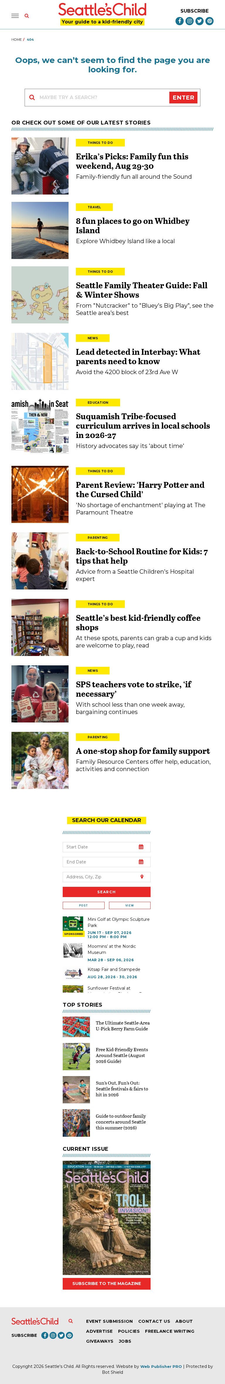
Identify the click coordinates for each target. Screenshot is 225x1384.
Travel (94, 207)
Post (83, 905)
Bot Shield (112, 1372)
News (93, 338)
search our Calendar (106, 820)
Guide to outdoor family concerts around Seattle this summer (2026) (121, 1121)
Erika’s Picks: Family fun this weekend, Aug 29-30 (132, 160)
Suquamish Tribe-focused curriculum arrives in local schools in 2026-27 (143, 425)
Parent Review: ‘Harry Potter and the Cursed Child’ (140, 489)
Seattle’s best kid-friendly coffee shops (138, 622)
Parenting (98, 538)
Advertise (99, 1331)
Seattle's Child (59, 1366)
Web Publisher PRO (161, 1366)
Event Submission (109, 1321)
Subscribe (194, 11)
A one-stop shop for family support (143, 750)
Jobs (125, 1341)
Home (16, 40)
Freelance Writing (169, 1331)
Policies (129, 1331)
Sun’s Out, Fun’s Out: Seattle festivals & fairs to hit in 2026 (122, 1088)
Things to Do (100, 143)
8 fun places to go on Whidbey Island (133, 225)
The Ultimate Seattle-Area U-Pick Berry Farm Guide (123, 1025)
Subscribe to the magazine (106, 1283)
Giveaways (100, 1341)
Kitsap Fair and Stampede (114, 969)
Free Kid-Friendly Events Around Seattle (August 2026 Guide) (122, 1055)
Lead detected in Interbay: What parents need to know (138, 356)
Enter (183, 97)
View (129, 905)
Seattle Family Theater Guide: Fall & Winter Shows (141, 289)
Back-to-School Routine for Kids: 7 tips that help (142, 555)
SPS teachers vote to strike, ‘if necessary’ (133, 688)
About (184, 1321)
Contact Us (154, 1321)
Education (98, 403)
